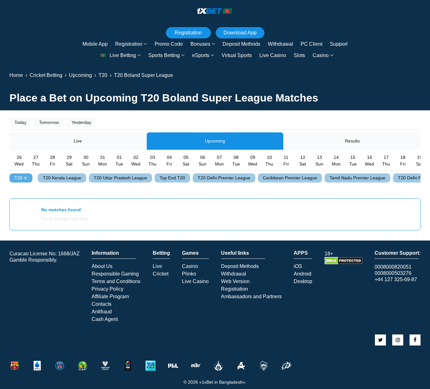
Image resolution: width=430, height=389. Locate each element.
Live (78, 140)
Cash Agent (105, 319)
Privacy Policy (107, 289)
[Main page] (215, 11)
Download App (240, 32)
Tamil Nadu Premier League (357, 177)
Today (20, 122)
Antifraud (102, 311)
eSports (200, 55)
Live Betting (123, 55)
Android (302, 273)
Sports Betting (164, 55)
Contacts (101, 304)
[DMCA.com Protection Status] (344, 262)
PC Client (311, 44)
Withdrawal (280, 44)
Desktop (303, 281)
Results (352, 140)
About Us (102, 266)
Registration (128, 44)
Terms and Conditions (116, 281)
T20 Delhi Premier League (224, 177)
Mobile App (95, 44)
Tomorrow (49, 122)
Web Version (235, 281)
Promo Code (169, 44)
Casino (321, 55)
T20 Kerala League (62, 177)
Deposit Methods (241, 44)
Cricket (160, 273)
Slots (299, 55)
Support (339, 44)
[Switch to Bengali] (103, 55)
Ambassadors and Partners (251, 296)
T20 (18, 177)
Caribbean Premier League (290, 177)
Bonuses (200, 44)
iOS (298, 266)
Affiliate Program (110, 296)
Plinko (189, 273)
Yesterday (81, 122)
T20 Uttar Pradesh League (120, 177)
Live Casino (272, 55)
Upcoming (215, 140)
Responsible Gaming (115, 273)
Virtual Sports (237, 55)
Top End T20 (172, 177)
